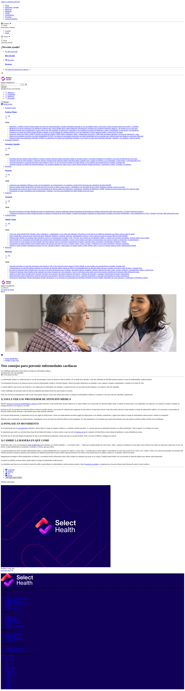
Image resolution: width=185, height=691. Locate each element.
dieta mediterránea (34, 445)
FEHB (7, 13)
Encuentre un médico (91, 464)
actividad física (23, 428)
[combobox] (11, 85)
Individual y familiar (12, 7)
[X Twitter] (4, 656)
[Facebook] (2, 656)
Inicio (7, 5)
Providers (8, 17)
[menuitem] (94, 112)
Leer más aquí (6, 570)
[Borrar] (23, 85)
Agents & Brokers (11, 19)
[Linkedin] (10, 656)
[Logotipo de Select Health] (17, 586)
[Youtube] (12, 656)
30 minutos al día (80, 432)
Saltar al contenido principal (10, 2)
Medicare (8, 9)
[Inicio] (2, 355)
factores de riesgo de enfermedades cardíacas (22, 404)
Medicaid (8, 11)
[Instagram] (7, 656)
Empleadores (9, 15)
